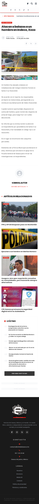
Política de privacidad (19, 484)
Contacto (19, 481)
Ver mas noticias (19, 373)
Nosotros (19, 470)
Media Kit (19, 477)
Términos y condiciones (19, 487)
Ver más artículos (18, 186)
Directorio (19, 474)
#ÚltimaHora (9, 16)
